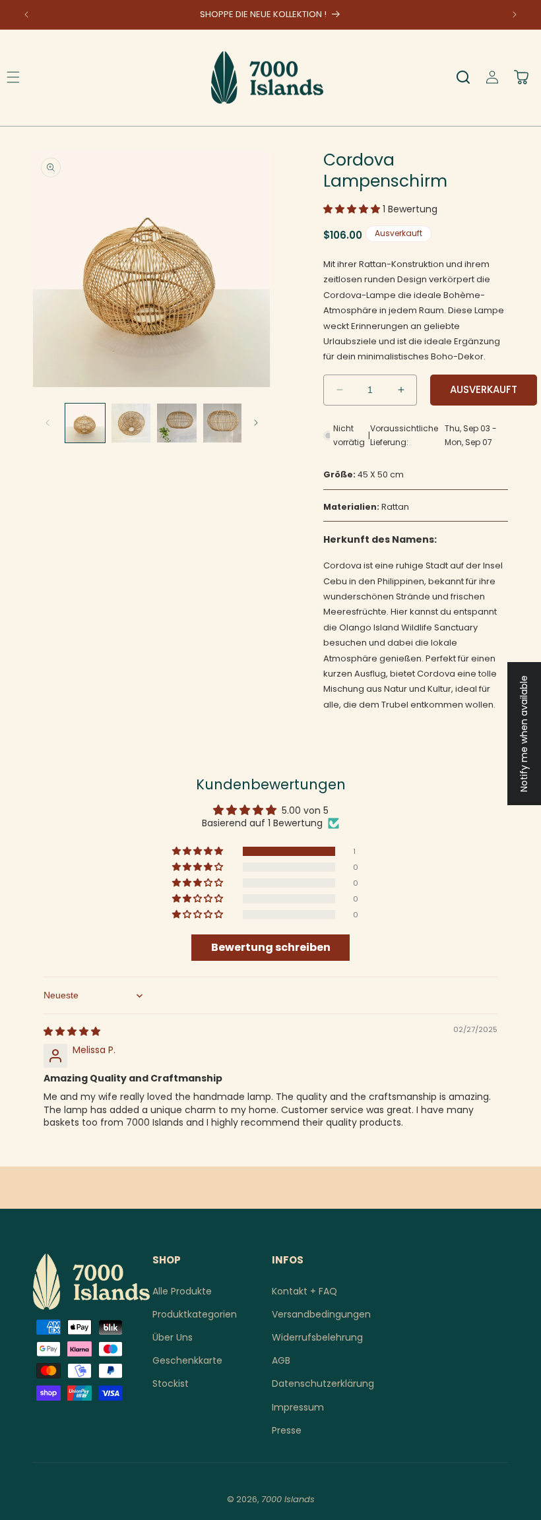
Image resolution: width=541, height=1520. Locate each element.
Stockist (170, 1383)
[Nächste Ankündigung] (514, 14)
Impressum (298, 1407)
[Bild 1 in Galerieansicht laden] (85, 423)
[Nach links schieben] (47, 422)
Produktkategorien (194, 1314)
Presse (287, 1430)
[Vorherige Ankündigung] (26, 14)
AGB (281, 1360)
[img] (72, 1031)
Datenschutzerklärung (323, 1383)
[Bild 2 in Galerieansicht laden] (131, 423)
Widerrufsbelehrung (317, 1337)
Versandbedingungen (321, 1314)
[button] (463, 77)
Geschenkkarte (187, 1360)
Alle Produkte (182, 1291)
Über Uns (172, 1337)
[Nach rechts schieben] (255, 422)
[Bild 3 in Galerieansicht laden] (177, 423)
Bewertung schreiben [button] (271, 947)
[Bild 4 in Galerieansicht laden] (223, 423)
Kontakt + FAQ (304, 1291)
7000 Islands (288, 1499)
